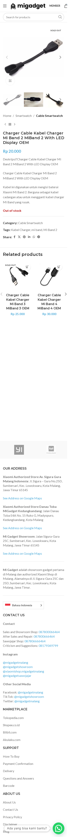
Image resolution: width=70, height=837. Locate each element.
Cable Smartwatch (49, 115)
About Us (9, 802)
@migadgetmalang (15, 662)
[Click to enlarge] (10, 80)
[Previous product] (5, 124)
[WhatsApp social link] (34, 237)
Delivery (8, 771)
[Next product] (14, 124)
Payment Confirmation (18, 763)
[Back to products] (10, 124)
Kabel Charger (20, 230)
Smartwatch (24, 115)
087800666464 (44, 636)
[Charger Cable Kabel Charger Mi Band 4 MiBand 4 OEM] (49, 277)
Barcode (8, 785)
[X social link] (19, 237)
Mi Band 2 (50, 230)
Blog (6, 831)
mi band (37, 230)
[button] (7, 57)
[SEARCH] (60, 17)
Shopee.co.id (11, 725)
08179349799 (48, 645)
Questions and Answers (18, 778)
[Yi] (19, 450)
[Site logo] (28, 5)
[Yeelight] (51, 450)
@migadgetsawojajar (17, 675)
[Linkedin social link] (29, 237)
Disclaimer (10, 824)
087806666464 (35, 641)
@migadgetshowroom (18, 667)
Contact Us (10, 809)
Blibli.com (10, 732)
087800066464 (49, 632)
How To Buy (11, 756)
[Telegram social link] (38, 237)
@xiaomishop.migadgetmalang (23, 671)
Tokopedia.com (13, 718)
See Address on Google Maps (22, 498)
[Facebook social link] (14, 237)
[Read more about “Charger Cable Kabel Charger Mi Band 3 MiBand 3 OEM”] (27, 267)
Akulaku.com (11, 740)
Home (7, 115)
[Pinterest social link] (24, 237)
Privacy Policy (12, 817)
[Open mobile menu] (5, 6)
